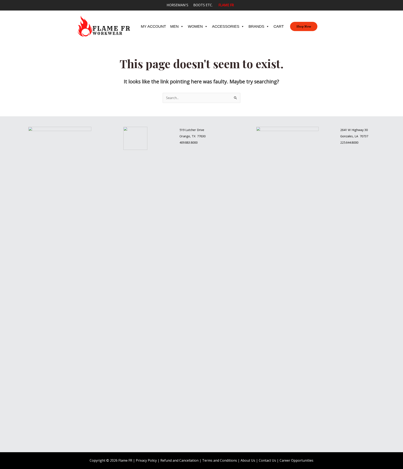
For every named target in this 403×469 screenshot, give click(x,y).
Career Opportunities (296, 460)
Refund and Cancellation (179, 460)
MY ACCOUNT (153, 26)
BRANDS (256, 26)
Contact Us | (269, 460)
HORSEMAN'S (180, 5)
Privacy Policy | (148, 460)
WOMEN (195, 26)
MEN (174, 26)
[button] (303, 26)
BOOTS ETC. (206, 5)
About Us (248, 460)
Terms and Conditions (219, 460)
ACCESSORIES (225, 26)
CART (278, 26)
